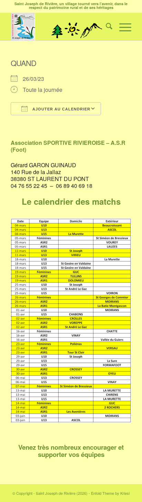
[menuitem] (105, 27)
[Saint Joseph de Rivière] (59, 27)
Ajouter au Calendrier (60, 109)
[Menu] (121, 27)
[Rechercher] (105, 27)
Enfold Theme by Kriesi (110, 493)
